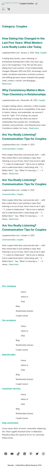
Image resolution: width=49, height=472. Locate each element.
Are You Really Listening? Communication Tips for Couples (24, 136)
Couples (43, 53)
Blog (37, 53)
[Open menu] (36, 3)
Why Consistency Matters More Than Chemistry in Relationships (24, 92)
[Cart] (8, 9)
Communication (9, 149)
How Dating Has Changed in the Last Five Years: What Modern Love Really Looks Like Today (23, 43)
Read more (6, 84)
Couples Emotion (26, 4)
